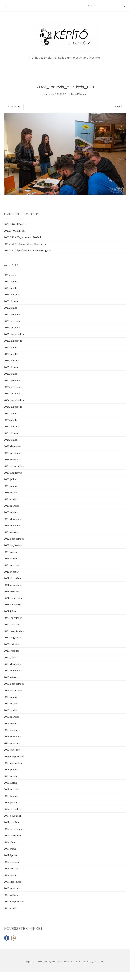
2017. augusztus (12, 835)
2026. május (10, 281)
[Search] (123, 5)
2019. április (10, 710)
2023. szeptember (14, 466)
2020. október (12, 624)
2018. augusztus (13, 762)
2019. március (11, 716)
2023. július (10, 479)
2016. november (13, 888)
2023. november (13, 452)
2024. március (11, 426)
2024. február (11, 433)
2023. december (12, 446)
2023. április (10, 499)
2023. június (10, 485)
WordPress (99, 961)
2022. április (10, 558)
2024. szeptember (14, 400)
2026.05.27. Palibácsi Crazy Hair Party (25, 243)
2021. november (12, 584)
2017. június (10, 842)
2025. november (13, 321)
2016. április (10, 908)
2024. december (13, 380)
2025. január (10, 373)
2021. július (10, 611)
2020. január (11, 657)
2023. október (12, 459)
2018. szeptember (14, 756)
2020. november (13, 617)
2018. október (12, 749)
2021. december (12, 578)
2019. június (10, 697)
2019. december (12, 664)
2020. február (11, 650)
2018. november (13, 743)
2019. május (10, 703)
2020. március (11, 644)
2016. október (12, 894)
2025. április (11, 354)
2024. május (10, 413)
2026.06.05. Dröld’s (15, 230)
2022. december (12, 518)
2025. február (11, 367)
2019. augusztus (13, 690)
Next (118, 106)
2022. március (11, 565)
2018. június (10, 769)
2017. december (12, 809)
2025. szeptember (14, 334)
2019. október (12, 677)
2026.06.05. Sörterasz (16, 224)
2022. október (12, 532)
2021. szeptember (14, 598)
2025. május (10, 347)
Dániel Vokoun (78, 94)
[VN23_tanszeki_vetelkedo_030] (65, 153)
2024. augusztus (13, 406)
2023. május (10, 492)
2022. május (10, 551)
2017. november (12, 815)
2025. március (11, 360)
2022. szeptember (14, 538)
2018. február (11, 795)
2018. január (10, 802)
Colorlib (77, 961)
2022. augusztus (13, 545)
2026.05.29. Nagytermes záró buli (22, 237)
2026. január (10, 307)
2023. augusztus (13, 472)
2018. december (12, 736)
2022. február (11, 571)
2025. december (13, 314)
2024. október (12, 393)
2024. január (10, 439)
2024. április (11, 419)
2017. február (11, 868)
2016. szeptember (14, 901)
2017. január (10, 875)
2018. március (11, 789)
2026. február (11, 301)
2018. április (10, 782)
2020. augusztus (13, 637)
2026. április (11, 288)
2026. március (11, 294)
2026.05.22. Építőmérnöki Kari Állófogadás (28, 250)
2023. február (11, 512)
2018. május (10, 776)
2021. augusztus (13, 604)
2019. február (11, 723)
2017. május (10, 848)
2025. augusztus (13, 340)
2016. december (12, 881)
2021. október (11, 591)
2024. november (13, 386)
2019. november (13, 670)
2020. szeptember (14, 631)
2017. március (11, 861)
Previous (14, 106)
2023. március (11, 505)
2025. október (12, 327)
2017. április (10, 855)
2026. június (10, 274)
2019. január (10, 729)
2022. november (13, 525)
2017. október (11, 822)
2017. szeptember (14, 828)
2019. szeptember (14, 683)
